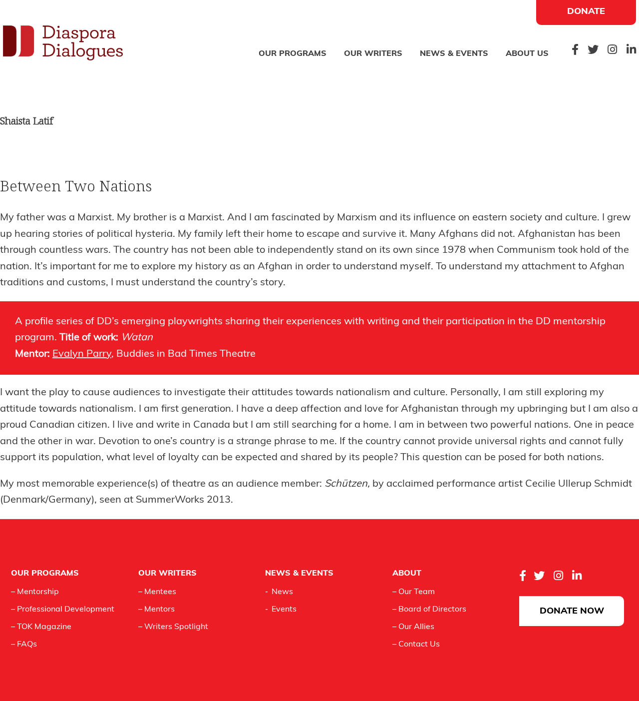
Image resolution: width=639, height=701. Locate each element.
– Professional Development (62, 610)
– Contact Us (416, 645)
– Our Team (413, 592)
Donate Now (572, 611)
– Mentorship (35, 592)
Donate (586, 11)
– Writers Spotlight (173, 627)
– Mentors (156, 610)
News (282, 592)
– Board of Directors (429, 610)
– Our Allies (413, 627)
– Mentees (157, 592)
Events (284, 610)
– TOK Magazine (41, 627)
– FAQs (24, 645)
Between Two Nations (76, 185)
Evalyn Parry (81, 354)
